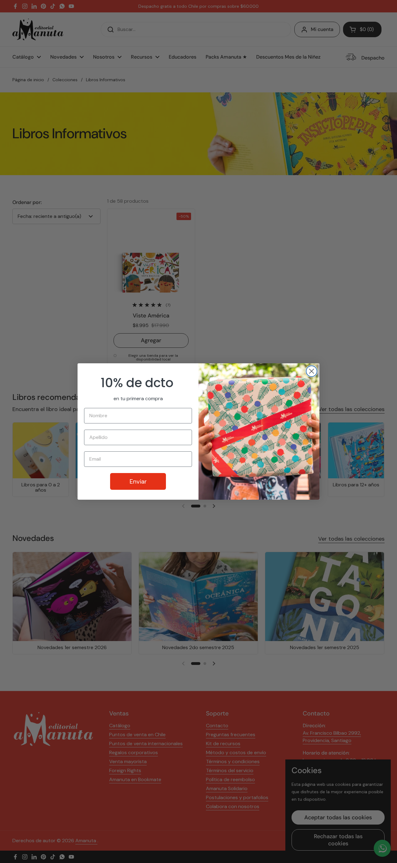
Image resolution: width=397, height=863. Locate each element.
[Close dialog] (311, 371)
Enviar (138, 481)
